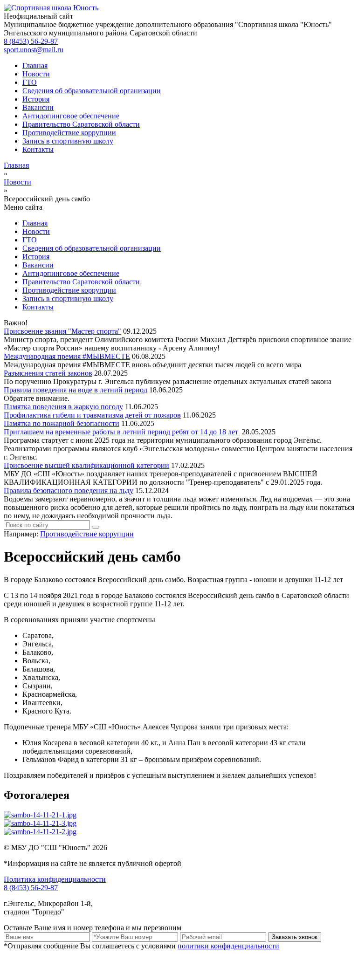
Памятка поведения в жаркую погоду (63, 407)
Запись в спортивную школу (67, 141)
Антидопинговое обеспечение (70, 116)
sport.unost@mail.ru (33, 50)
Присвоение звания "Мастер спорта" (62, 331)
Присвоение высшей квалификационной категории (86, 465)
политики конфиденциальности (228, 946)
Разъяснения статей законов (48, 373)
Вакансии (38, 107)
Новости (36, 74)
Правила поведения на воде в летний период (75, 390)
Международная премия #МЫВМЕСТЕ (67, 356)
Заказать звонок (294, 936)
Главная (35, 65)
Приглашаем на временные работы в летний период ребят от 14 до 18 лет (122, 432)
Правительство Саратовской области (81, 124)
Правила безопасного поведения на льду (68, 490)
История (35, 99)
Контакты (38, 149)
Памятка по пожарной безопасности (61, 423)
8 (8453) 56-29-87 (31, 41)
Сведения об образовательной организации (91, 91)
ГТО (29, 82)
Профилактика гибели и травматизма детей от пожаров (92, 415)
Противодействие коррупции (69, 133)
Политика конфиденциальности (55, 879)
